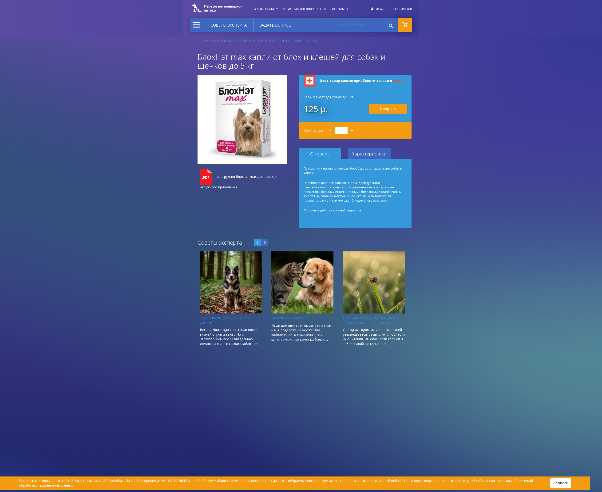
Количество (329, 129)
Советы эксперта (229, 25)
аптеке (399, 80)
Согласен (560, 483)
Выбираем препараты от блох (370, 318)
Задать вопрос (275, 25)
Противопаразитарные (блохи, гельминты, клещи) (278, 41)
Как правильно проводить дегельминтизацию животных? (227, 320)
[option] (231, 298)
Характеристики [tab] (369, 154)
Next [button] (264, 242)
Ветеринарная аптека (215, 41)
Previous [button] (257, 242)
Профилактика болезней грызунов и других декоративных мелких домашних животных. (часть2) (301, 324)
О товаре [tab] (320, 154)
